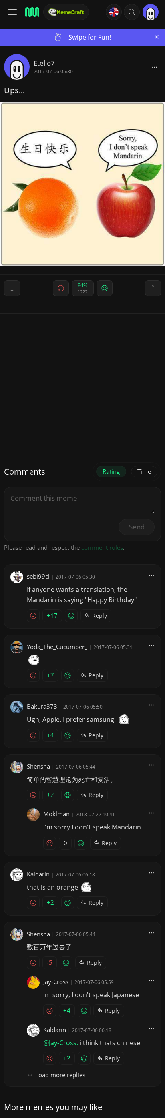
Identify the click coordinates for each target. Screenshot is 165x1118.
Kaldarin (38, 874)
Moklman (56, 814)
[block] (154, 66)
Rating (111, 471)
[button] (132, 12)
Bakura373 (42, 706)
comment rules (102, 547)
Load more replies (60, 1075)
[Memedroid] (31, 12)
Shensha (38, 766)
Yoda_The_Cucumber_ (57, 647)
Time (144, 471)
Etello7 (44, 63)
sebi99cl (38, 576)
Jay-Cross (56, 982)
